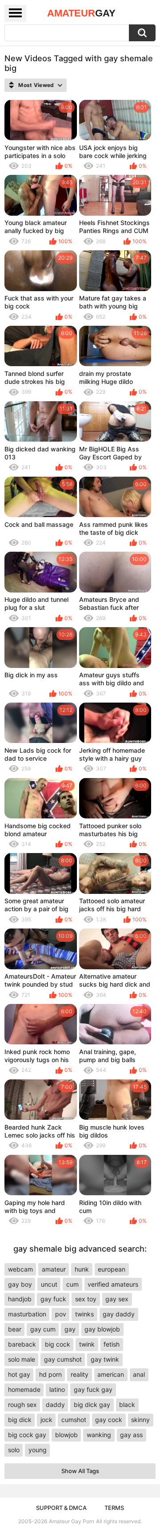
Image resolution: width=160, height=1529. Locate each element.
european (111, 1269)
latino (57, 1389)
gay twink (105, 1359)
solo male (21, 1359)
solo (14, 1450)
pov (60, 1314)
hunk (82, 1269)
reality (79, 1374)
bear (14, 1329)
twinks (84, 1314)
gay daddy (119, 1314)
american (110, 1374)
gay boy (20, 1284)
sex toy (85, 1299)
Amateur (81, 13)
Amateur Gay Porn (71, 1521)
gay (70, 1329)
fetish (112, 1344)
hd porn (50, 1374)
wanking (99, 1434)
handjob (20, 1299)
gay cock (108, 1419)
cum (72, 1284)
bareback (22, 1344)
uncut (49, 1284)
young (37, 1450)
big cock (57, 1344)
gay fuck (53, 1299)
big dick (20, 1419)
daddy (55, 1404)
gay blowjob (102, 1329)
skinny (140, 1419)
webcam (20, 1269)
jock (46, 1419)
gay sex (116, 1299)
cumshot (73, 1419)
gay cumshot (63, 1359)
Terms (114, 1507)
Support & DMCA (61, 1507)
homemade (24, 1389)
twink (87, 1344)
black (127, 1404)
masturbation (27, 1314)
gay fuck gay (93, 1389)
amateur (54, 1269)
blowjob (66, 1434)
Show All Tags (80, 1470)
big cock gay (27, 1434)
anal (139, 1374)
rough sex (22, 1404)
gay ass (131, 1434)
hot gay (19, 1374)
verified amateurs (113, 1284)
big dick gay (92, 1404)
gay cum (43, 1329)
